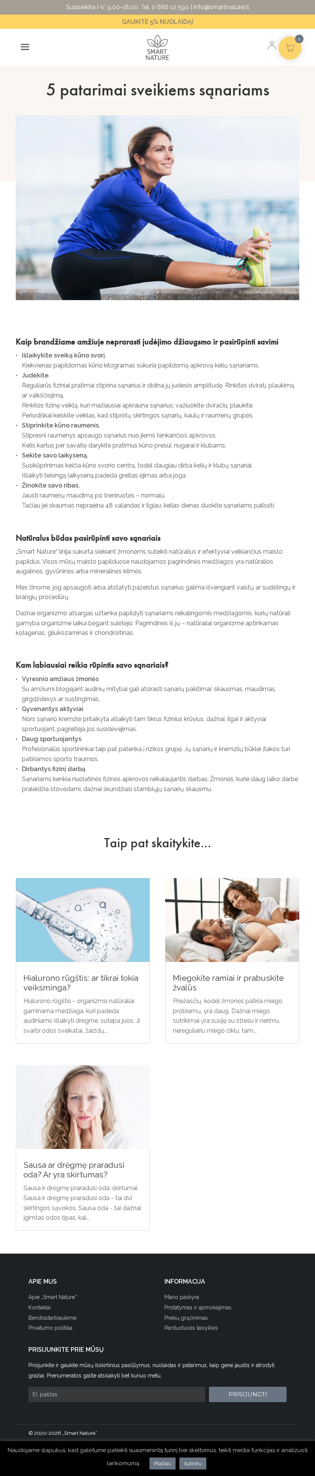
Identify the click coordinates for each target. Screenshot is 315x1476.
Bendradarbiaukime (52, 1318)
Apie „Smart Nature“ (52, 1297)
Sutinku (193, 1463)
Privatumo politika (50, 1328)
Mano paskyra (181, 1297)
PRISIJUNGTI (248, 1394)
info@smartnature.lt (221, 7)
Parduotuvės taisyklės (191, 1328)
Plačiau (162, 1463)
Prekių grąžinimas (186, 1318)
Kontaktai (39, 1307)
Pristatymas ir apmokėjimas (198, 1307)
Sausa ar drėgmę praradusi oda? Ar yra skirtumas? (73, 1169)
